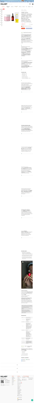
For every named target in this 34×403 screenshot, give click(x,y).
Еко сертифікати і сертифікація (19, 390)
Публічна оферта (19, 389)
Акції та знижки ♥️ (19, 382)
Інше (32, 6)
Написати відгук (30, 22)
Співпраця (18, 378)
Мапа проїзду (30, 379)
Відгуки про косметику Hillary (19, 379)
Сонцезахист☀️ (16, 6)
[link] (23, 359)
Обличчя (20, 6)
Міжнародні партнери (18, 393)
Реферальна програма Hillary (19, 392)
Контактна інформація (18, 387)
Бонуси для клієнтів (19, 383)
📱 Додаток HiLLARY (19, 395)
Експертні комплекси (3, 6)
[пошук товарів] (28, 4)
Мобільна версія (3, 378)
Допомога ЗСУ (19, 384)
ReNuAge (29, 6)
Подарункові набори (8, 6)
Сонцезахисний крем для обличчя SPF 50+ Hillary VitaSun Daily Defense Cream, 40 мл (27, 258)
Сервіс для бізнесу (19, 394)
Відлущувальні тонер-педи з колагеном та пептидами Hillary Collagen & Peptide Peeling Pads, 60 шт (27, 253)
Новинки (12, 6)
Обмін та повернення (18, 388)
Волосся (23, 6)
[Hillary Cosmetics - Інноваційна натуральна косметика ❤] (4, 376)
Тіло (26, 6)
